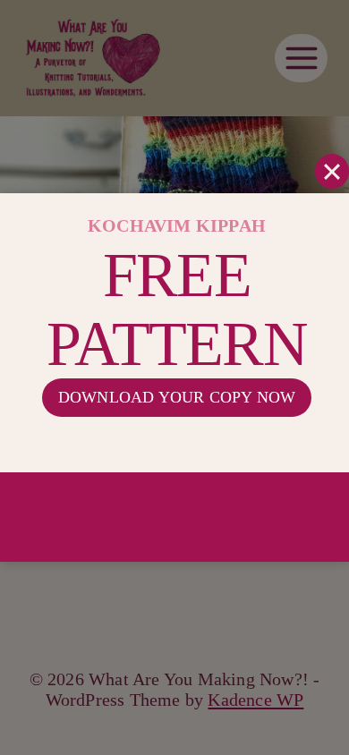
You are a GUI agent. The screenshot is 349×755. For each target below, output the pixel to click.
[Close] (332, 171)
